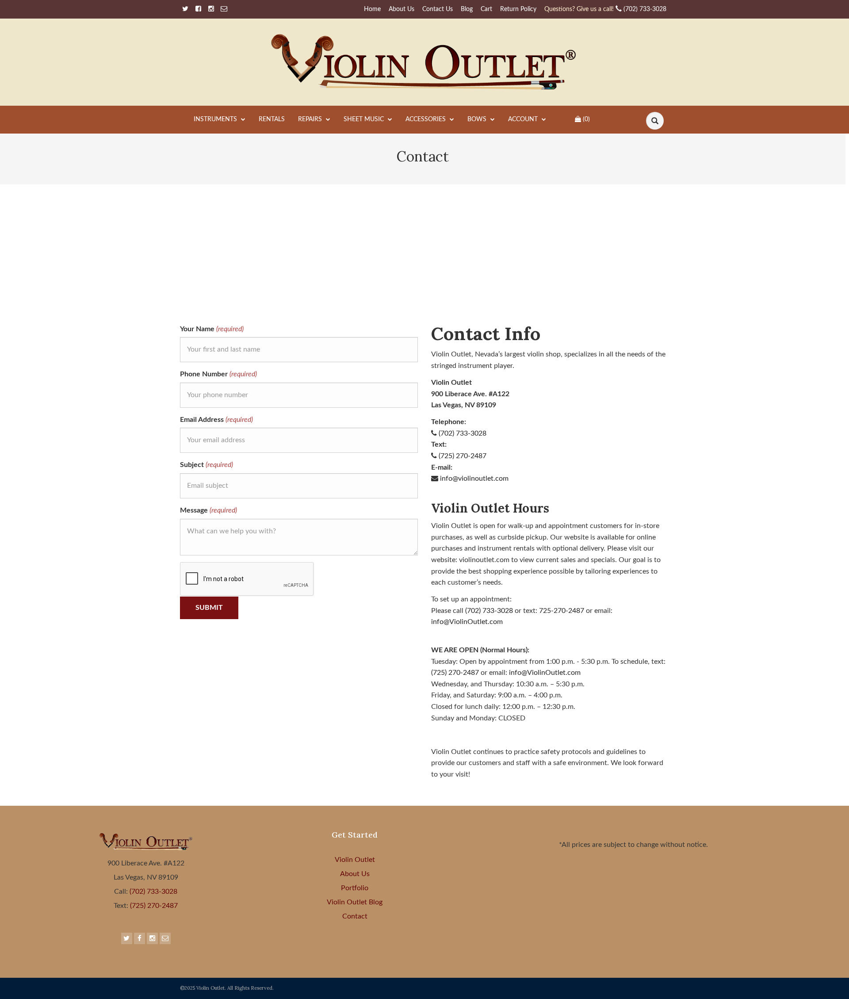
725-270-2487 (561, 610)
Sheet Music (365, 119)
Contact (354, 916)
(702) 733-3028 (605, 9)
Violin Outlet (355, 859)
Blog (467, 9)
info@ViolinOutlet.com (467, 621)
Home (372, 9)
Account (523, 119)
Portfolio (354, 888)
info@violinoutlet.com (474, 478)
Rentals (272, 119)
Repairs (311, 119)
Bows (477, 119)
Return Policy (518, 9)
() (586, 119)
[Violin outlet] (424, 62)
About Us (401, 9)
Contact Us (437, 9)
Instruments (216, 119)
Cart (486, 9)
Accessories (426, 119)
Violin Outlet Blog (354, 902)
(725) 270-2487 (462, 455)
